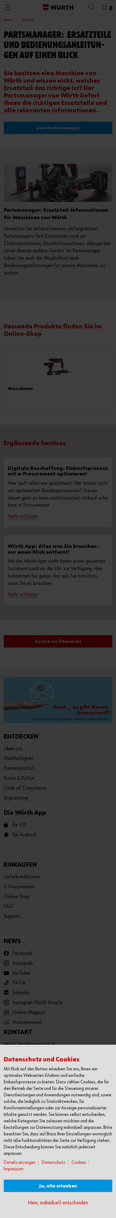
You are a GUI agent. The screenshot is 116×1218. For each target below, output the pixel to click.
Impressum (14, 1169)
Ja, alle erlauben (58, 1186)
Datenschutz (53, 1162)
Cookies (78, 1162)
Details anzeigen (20, 1162)
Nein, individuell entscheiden (58, 1203)
